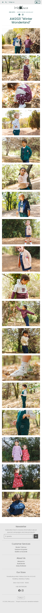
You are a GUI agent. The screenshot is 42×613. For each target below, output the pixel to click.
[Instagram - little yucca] (22, 14)
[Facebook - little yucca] (19, 14)
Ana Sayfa (12, 12)
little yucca (11, 601)
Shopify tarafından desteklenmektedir (27, 601)
